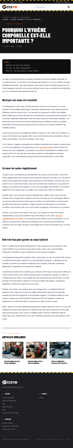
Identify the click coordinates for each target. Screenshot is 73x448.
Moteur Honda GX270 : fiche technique (35, 362)
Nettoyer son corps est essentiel (18, 65)
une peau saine (45, 147)
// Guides (5, 17)
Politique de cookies (8, 429)
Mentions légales (7, 423)
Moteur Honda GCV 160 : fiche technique (12, 362)
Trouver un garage (8, 397)
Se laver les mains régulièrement (18, 68)
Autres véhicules (7, 407)
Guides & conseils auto (9, 400)
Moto (4, 410)
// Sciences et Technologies (13, 24)
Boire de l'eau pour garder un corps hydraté (22, 71)
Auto (3, 403)
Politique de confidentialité (10, 426)
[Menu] (69, 7)
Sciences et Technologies (20, 17)
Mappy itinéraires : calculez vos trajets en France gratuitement (60, 363)
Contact (41, 397)
